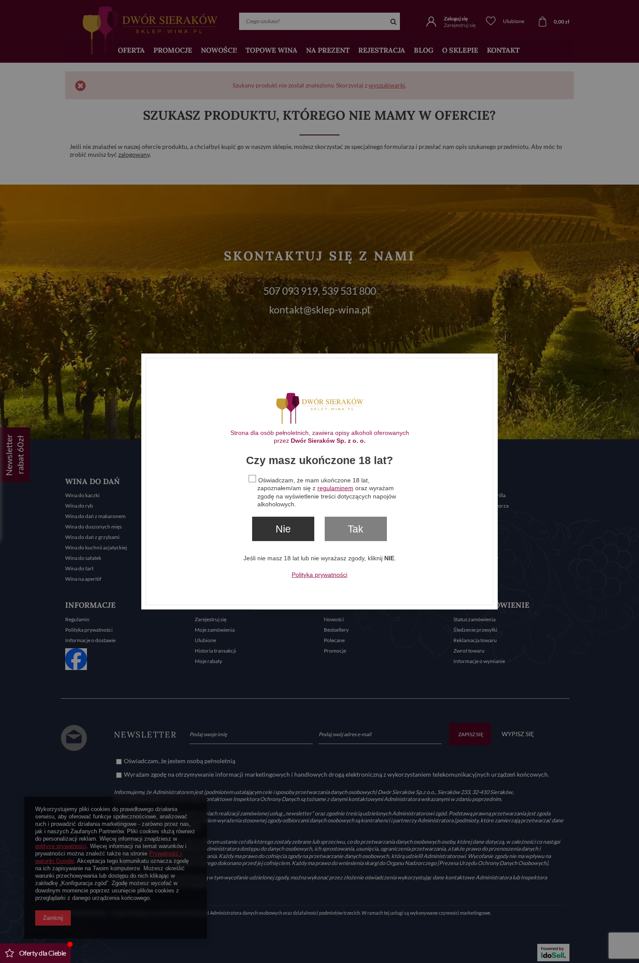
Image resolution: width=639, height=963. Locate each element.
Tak (355, 529)
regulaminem (335, 488)
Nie (283, 529)
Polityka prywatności (319, 574)
